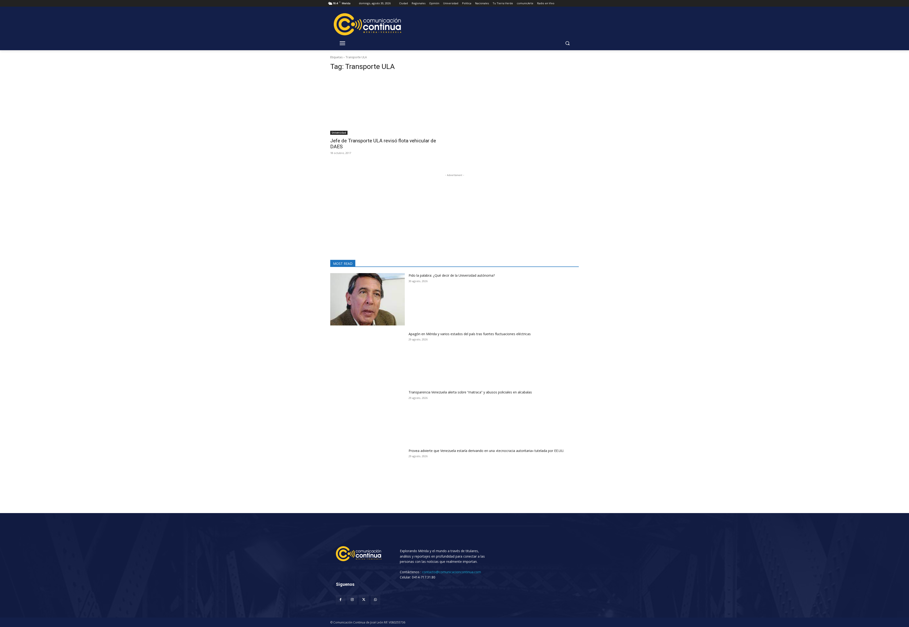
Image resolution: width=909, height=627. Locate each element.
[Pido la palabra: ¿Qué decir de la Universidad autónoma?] (367, 299)
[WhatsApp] (375, 599)
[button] (567, 43)
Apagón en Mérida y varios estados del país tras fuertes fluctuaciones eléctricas (470, 334)
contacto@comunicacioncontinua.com (451, 572)
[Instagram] (352, 599)
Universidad (339, 132)
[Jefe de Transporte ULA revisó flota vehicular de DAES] (389, 105)
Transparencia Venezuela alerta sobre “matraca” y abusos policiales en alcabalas (470, 392)
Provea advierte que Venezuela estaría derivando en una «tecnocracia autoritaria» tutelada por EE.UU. (486, 450)
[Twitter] (363, 599)
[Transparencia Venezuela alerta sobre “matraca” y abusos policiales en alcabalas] (367, 416)
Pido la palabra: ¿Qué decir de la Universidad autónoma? (452, 275)
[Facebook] (340, 599)
